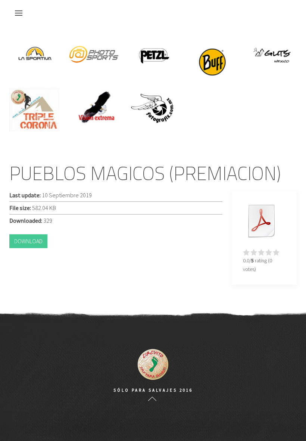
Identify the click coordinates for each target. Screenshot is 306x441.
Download (28, 241)
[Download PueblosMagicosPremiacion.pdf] (261, 221)
